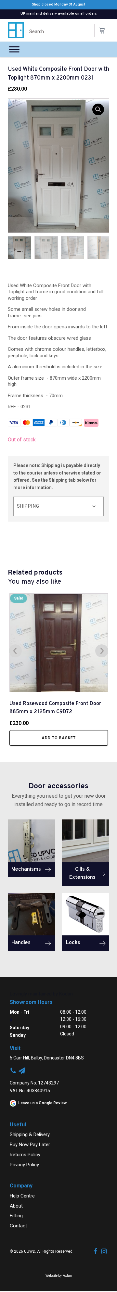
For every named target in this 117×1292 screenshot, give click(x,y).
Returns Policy (25, 1155)
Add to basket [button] (59, 738)
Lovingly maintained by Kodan (41, 994)
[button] (98, 109)
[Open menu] (14, 49)
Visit (15, 1048)
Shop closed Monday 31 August (58, 4)
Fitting (16, 1216)
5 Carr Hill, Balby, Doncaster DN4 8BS (47, 1057)
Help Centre (22, 1196)
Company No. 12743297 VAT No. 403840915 (34, 1086)
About (16, 1206)
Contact (18, 1226)
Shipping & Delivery (30, 1134)
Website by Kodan (59, 1275)
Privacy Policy (24, 1165)
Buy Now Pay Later (30, 1144)
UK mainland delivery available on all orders (58, 13)
